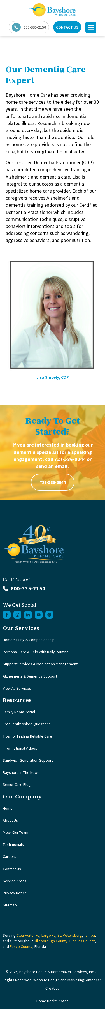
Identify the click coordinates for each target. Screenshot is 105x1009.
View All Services (17, 688)
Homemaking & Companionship (29, 639)
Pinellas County (82, 940)
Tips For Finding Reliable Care (27, 736)
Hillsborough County (50, 940)
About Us (10, 820)
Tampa (89, 935)
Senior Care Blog (17, 784)
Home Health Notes (52, 1000)
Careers (9, 856)
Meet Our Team (15, 832)
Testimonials (13, 844)
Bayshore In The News (21, 772)
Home (8, 808)
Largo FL (48, 935)
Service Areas (14, 880)
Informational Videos (20, 748)
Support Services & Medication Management (40, 663)
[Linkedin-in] (28, 615)
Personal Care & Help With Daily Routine (36, 651)
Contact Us (12, 868)
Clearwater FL (28, 935)
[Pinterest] (49, 615)
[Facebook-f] (7, 615)
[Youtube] (39, 615)
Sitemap (10, 905)
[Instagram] (17, 615)
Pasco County (21, 946)
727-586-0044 (53, 482)
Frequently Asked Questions (27, 723)
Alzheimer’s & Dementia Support (30, 676)
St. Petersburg (69, 935)
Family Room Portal (19, 711)
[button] (90, 27)
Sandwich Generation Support (28, 760)
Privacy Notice (15, 892)
